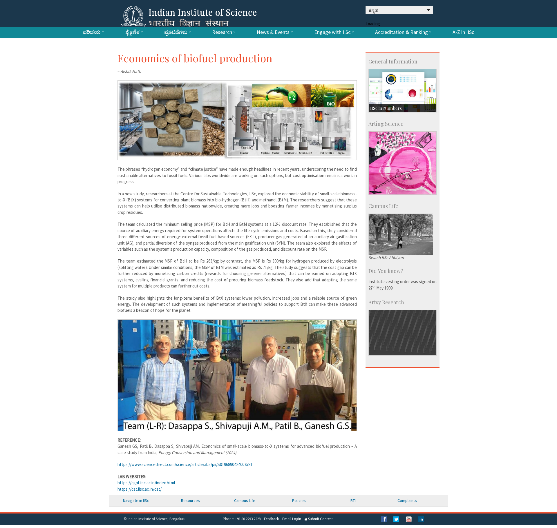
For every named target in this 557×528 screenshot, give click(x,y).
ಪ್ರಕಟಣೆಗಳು (175, 32)
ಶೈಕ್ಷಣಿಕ (132, 32)
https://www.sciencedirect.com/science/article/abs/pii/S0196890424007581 (184, 464)
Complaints (407, 500)
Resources (190, 500)
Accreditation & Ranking (401, 32)
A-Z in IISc (463, 32)
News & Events (273, 32)
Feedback (271, 518)
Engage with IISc (332, 32)
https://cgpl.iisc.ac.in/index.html (146, 482)
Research (222, 32)
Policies (299, 500)
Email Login (291, 518)
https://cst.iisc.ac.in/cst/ (139, 489)
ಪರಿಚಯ (92, 32)
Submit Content (320, 518)
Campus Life (244, 500)
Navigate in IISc (136, 500)
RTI (353, 500)
